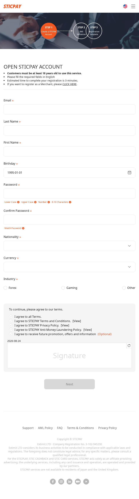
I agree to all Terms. (27, 317)
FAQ (60, 428)
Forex (12, 288)
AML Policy (45, 428)
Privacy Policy (107, 428)
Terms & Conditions (80, 428)
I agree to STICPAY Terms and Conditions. (42, 321)
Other (131, 288)
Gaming (71, 288)
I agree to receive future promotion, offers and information (55, 334)
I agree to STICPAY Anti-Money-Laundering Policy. (48, 330)
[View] (77, 321)
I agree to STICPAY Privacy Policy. (36, 325)
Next (69, 384)
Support (28, 428)
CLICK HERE (69, 84)
